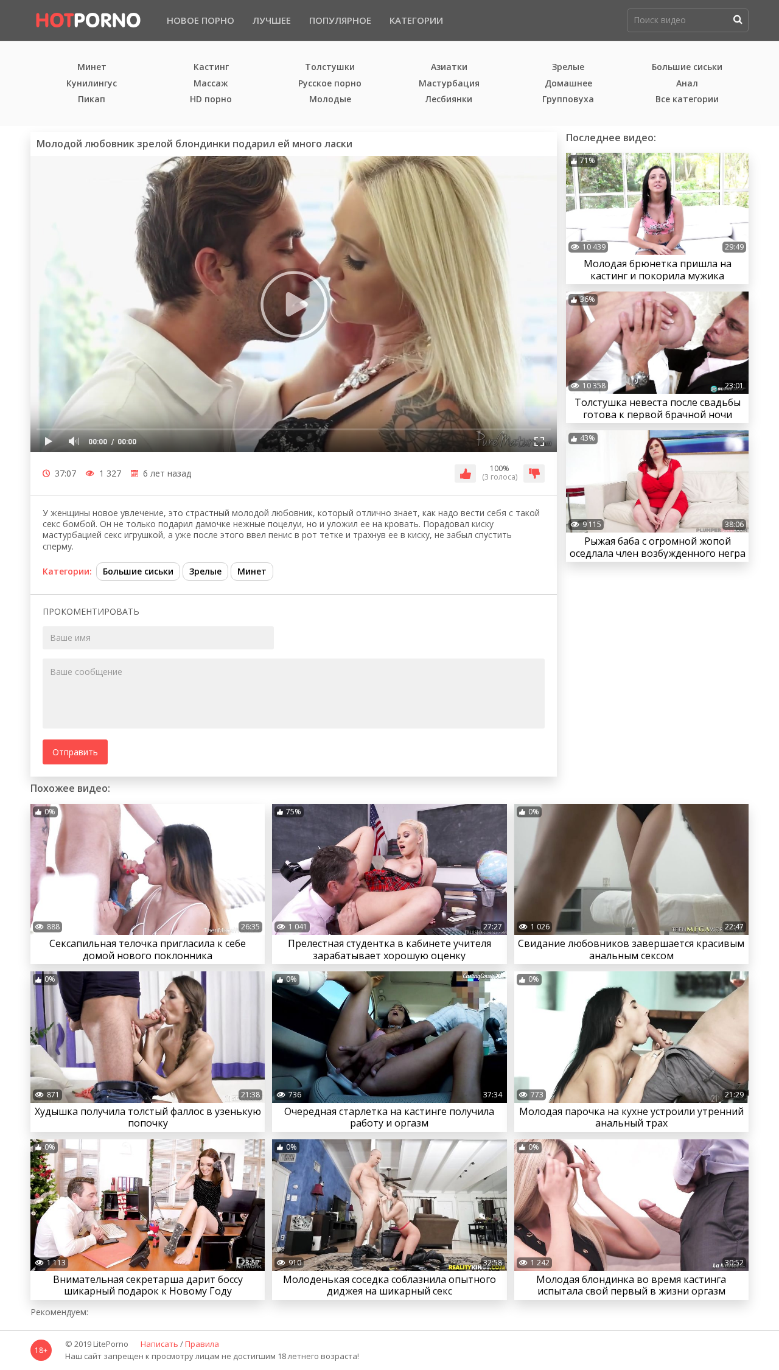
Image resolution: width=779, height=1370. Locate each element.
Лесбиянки (448, 99)
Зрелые (568, 67)
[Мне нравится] (465, 473)
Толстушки (330, 67)
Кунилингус (91, 84)
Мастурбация (449, 84)
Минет (92, 67)
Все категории (687, 99)
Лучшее (272, 20)
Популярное (340, 20)
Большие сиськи (687, 67)
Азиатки (449, 67)
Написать (159, 1344)
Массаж (211, 84)
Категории (416, 20)
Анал (687, 84)
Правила (202, 1344)
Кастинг (211, 67)
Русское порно (330, 84)
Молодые (330, 99)
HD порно (211, 99)
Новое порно (200, 20)
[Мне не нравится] (534, 473)
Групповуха (568, 99)
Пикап (91, 99)
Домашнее (568, 84)
